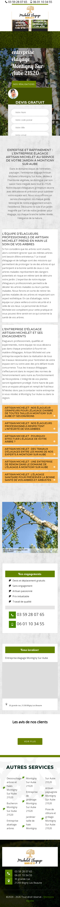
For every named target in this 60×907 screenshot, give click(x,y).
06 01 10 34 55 (42, 2)
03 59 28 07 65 (17, 2)
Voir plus (30, 741)
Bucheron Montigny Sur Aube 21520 (12, 809)
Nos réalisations (24, 84)
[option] (20, 23)
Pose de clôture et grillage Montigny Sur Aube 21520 (50, 819)
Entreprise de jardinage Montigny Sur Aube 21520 (32, 801)
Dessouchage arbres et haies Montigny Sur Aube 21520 (12, 788)
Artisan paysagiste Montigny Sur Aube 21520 (51, 796)
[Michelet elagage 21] (30, 12)
